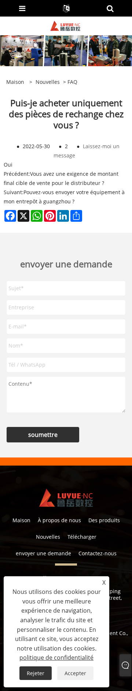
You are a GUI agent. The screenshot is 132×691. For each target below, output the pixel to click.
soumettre (43, 435)
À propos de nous (59, 520)
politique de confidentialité (56, 657)
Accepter (75, 673)
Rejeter (35, 673)
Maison (21, 520)
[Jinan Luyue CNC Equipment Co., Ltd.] (65, 25)
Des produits (104, 520)
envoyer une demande (43, 553)
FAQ (72, 81)
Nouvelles (48, 81)
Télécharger (81, 536)
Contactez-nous (97, 553)
